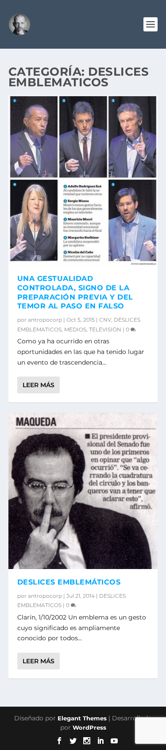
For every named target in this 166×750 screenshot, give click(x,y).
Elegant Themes (82, 718)
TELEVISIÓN (105, 329)
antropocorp (45, 319)
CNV (105, 319)
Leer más (38, 385)
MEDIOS (75, 329)
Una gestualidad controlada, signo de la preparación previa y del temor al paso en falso (75, 292)
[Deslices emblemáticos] (83, 491)
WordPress (89, 727)
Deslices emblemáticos (69, 582)
